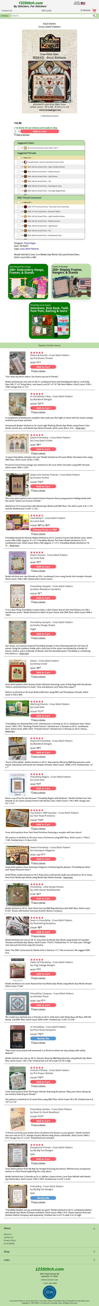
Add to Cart (40, 131)
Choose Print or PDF (45, 529)
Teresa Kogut (30, 243)
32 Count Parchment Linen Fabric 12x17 (43, 148)
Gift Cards (46, 10)
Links (7, 1259)
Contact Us (7, 10)
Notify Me (43, 1038)
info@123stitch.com (49, 1280)
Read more (80, 428)
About (7, 1228)
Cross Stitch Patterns (29, 248)
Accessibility (9, 1243)
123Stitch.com (49, 1269)
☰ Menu (4, 16)
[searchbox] (53, 16)
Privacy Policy (10, 1240)
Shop (6, 1251)
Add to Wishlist (23, 135)
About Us (8, 1234)
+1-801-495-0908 (49, 1283)
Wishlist (86, 10)
